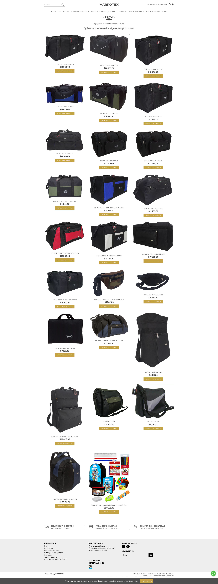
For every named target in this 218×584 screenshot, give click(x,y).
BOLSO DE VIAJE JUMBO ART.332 (153, 254)
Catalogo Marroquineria (103, 11)
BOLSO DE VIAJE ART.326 (65, 64)
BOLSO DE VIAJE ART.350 (153, 208)
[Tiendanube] (54, 574)
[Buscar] (62, 4)
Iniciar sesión (162, 4)
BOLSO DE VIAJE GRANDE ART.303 (65, 300)
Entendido (146, 581)
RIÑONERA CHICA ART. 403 (153, 295)
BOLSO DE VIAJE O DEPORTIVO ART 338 (109, 341)
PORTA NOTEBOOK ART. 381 (65, 348)
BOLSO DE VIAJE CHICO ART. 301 (64, 201)
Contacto (122, 11)
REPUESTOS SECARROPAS (156, 11)
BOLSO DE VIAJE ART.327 (65, 106)
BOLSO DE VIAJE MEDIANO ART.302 (109, 256)
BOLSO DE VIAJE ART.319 (153, 116)
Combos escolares (80, 11)
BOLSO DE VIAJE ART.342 (153, 161)
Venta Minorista (136, 11)
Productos (63, 11)
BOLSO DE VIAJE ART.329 (109, 114)
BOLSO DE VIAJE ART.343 (109, 161)
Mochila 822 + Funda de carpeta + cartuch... (109, 505)
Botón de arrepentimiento (164, 576)
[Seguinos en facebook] (128, 546)
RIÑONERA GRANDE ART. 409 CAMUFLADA (109, 299)
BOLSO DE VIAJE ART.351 (64, 153)
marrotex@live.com (99, 546)
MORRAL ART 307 (153, 422)
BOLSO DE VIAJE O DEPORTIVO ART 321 (65, 253)
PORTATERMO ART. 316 (153, 372)
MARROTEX (109, 4)
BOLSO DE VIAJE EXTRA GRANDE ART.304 (109, 207)
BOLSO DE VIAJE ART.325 (109, 65)
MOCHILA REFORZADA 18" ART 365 (65, 499)
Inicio (53, 11)
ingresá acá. (147, 576)
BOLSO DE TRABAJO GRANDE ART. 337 (64, 436)
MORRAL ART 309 (109, 421)
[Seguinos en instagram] (123, 546)
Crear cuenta (152, 4)
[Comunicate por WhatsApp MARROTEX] (213, 573)
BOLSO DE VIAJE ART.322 (153, 69)
